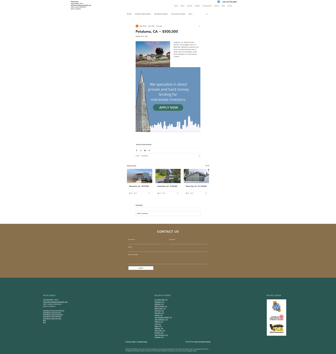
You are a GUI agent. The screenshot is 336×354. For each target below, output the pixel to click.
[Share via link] (149, 150)
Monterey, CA (160, 302)
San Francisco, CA (161, 319)
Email (130, 247)
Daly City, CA (159, 311)
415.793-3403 (75, 3)
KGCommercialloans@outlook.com (55, 302)
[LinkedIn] (219, 2)
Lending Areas (142, 342)
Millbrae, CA (159, 328)
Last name (172, 239)
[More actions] (199, 26)
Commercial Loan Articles (178, 14)
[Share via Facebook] (136, 150)
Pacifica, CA (159, 333)
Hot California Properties (161, 14)
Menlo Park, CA (160, 308)
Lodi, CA (158, 324)
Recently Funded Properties (143, 14)
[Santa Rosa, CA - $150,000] (168, 176)
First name (131, 239)
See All (207, 165)
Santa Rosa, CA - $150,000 (167, 186)
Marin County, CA (161, 306)
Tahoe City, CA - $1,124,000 (196, 186)
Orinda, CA (158, 315)
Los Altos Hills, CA (161, 300)
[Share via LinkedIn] (145, 150)
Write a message (133, 254)
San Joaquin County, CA (163, 317)
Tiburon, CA (159, 322)
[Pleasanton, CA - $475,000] (139, 176)
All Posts (129, 14)
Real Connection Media (202, 342)
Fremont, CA (159, 337)
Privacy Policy (131, 342)
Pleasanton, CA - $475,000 (139, 186)
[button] (207, 14)
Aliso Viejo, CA (160, 330)
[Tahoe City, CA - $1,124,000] (196, 176)
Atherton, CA (159, 304)
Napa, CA (158, 326)
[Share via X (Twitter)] (141, 150)
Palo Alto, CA (159, 313)
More (190, 14)
